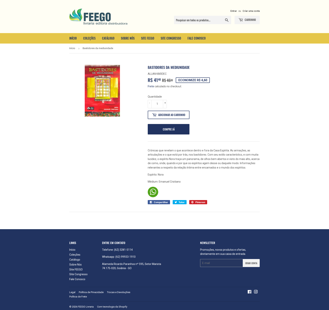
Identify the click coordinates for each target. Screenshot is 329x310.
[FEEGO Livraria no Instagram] (256, 292)
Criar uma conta (251, 11)
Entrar (233, 11)
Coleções (89, 38)
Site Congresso (171, 38)
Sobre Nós (128, 38)
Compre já (169, 129)
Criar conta (251, 263)
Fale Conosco (197, 38)
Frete (151, 86)
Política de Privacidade (91, 292)
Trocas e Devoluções (118, 292)
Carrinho (250, 20)
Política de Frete (78, 296)
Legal (72, 292)
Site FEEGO (147, 38)
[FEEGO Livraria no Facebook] (250, 292)
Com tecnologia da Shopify (112, 306)
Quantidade (155, 96)
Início (73, 38)
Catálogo (108, 38)
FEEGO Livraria (86, 306)
